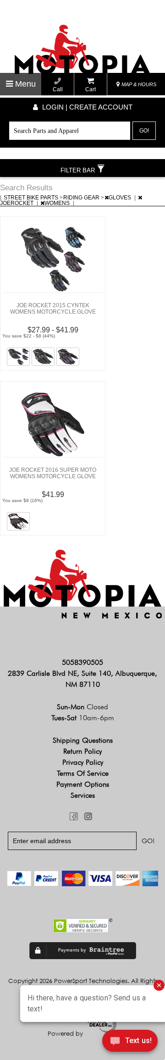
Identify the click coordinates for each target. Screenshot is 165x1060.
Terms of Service (83, 773)
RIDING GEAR (82, 197)
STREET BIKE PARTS (32, 197)
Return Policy (82, 751)
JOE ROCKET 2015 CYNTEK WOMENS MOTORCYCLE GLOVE (53, 308)
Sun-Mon (82, 706)
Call (58, 89)
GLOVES (120, 197)
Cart (90, 89)
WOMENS (57, 203)
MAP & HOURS (138, 84)
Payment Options (82, 784)
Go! (144, 130)
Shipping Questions (83, 740)
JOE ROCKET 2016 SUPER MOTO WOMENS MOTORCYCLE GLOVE (52, 473)
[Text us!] (130, 1042)
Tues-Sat (82, 717)
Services (83, 795)
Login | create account (86, 107)
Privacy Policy (82, 762)
